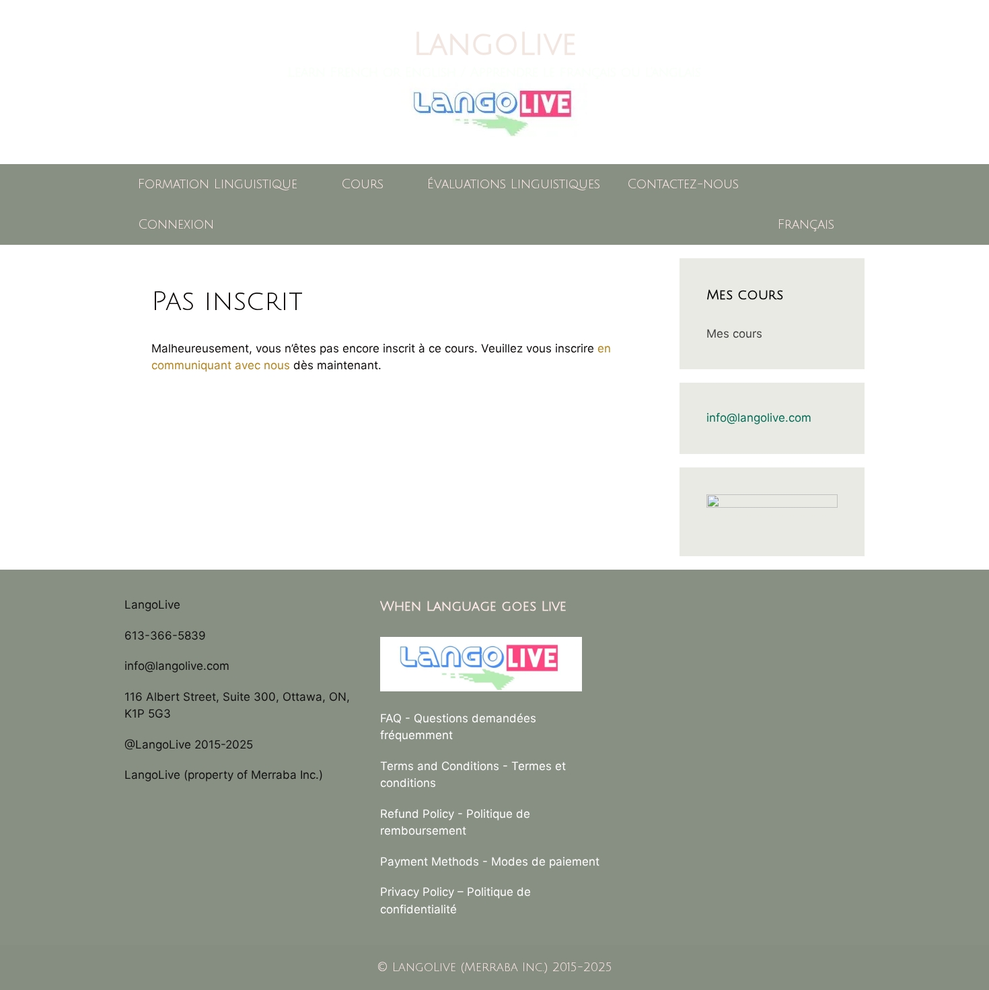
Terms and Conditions (439, 766)
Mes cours (734, 333)
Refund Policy (417, 814)
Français (806, 224)
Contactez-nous (683, 184)
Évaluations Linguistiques (513, 184)
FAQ (391, 718)
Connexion (176, 224)
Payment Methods (429, 861)
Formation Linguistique (217, 184)
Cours (362, 184)
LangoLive (495, 44)
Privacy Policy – (423, 892)
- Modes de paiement (540, 861)
